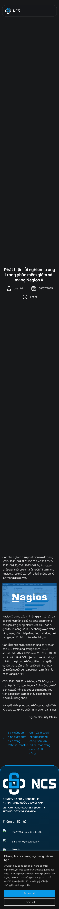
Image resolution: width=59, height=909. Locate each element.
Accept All (29, 893)
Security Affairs (47, 717)
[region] (29, 880)
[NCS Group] (12, 11)
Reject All (29, 901)
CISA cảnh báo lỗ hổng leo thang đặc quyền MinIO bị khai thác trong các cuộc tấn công (40, 743)
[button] (52, 10)
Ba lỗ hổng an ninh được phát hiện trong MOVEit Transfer (18, 739)
